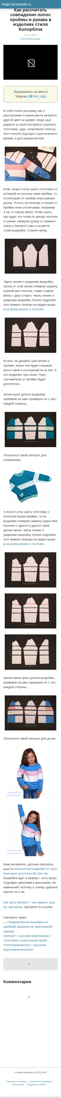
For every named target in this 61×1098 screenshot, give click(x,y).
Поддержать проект (36, 1084)
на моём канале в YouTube (25, 309)
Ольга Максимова (30, 38)
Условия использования (41, 1081)
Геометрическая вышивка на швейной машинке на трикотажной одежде (27, 926)
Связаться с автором (16, 1081)
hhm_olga (39, 96)
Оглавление (18, 1084)
